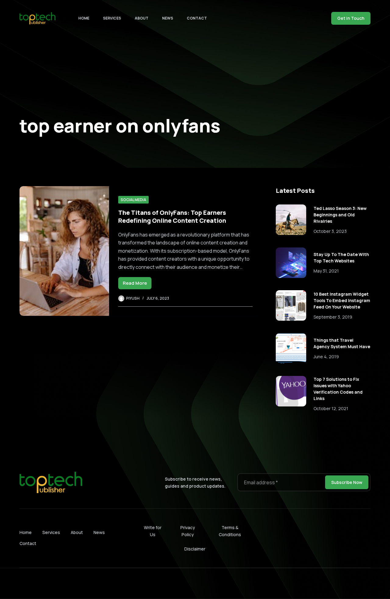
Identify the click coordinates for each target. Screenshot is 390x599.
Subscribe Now (346, 482)
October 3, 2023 (330, 231)
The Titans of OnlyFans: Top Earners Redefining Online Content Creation (172, 216)
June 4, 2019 (326, 356)
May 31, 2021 (326, 271)
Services (112, 18)
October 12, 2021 (331, 408)
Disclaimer (194, 549)
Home (83, 18)
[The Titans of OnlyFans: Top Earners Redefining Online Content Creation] (64, 251)
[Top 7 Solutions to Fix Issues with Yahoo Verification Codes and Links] (291, 391)
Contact (197, 18)
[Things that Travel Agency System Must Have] (291, 348)
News (167, 18)
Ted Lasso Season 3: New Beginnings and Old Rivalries (340, 214)
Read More (137, 284)
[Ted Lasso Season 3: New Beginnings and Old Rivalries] (291, 219)
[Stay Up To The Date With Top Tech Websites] (291, 262)
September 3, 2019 (333, 317)
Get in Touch (350, 18)
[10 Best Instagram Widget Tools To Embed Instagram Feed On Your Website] (291, 305)
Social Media (133, 199)
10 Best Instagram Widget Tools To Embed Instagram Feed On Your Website (342, 300)
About (141, 18)
